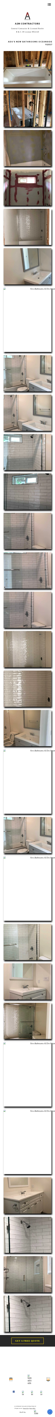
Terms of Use (26, 1408)
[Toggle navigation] (49, 4)
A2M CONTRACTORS (27, 23)
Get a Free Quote (27, 1341)
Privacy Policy (32, 1408)
